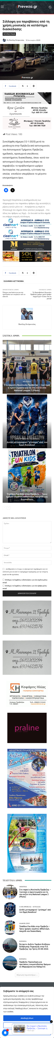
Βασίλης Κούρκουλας (16, 40)
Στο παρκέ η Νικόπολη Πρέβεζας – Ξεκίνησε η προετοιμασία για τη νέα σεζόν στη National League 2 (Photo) (27, 388)
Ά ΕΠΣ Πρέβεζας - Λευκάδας (26, 439)
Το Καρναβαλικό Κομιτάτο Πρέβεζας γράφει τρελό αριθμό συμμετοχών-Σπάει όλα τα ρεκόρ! (40, 295)
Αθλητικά (27, 381)
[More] (33, 86)
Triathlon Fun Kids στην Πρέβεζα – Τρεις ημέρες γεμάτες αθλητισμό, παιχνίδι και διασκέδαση (27, 497)
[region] (27, 1012)
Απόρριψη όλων (27, 1032)
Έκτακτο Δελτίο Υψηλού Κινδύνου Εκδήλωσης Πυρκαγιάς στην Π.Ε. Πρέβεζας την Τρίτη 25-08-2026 (34, 946)
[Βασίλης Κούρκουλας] (5, 40)
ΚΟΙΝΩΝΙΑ (9, 34)
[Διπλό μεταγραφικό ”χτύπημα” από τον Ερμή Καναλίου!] (27, 421)
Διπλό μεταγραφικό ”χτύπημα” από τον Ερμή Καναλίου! (27, 443)
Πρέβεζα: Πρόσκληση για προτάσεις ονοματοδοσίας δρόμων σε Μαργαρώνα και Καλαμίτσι (35, 964)
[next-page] (8, 508)
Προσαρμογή (27, 1025)
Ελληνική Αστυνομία (14, 281)
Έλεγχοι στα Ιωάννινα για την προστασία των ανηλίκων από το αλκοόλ (14, 294)
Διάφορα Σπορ (27, 490)
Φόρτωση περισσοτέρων (26, 975)
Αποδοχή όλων (27, 1018)
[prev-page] (4, 508)
